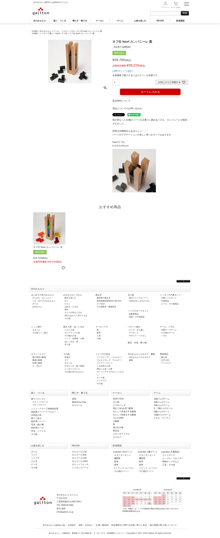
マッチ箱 (101, 378)
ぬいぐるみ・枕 (71, 341)
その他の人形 (70, 336)
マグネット (134, 333)
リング (34, 455)
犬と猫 (116, 402)
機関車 (117, 458)
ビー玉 (34, 464)
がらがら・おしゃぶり (42, 298)
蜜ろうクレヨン (38, 399)
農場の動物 (37, 360)
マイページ (166, 7)
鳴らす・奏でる (79, 20)
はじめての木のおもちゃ (42, 295)
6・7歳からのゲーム (163, 408)
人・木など (37, 366)
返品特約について (121, 100)
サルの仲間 (118, 418)
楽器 (74, 399)
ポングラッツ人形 (72, 333)
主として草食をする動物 (124, 411)
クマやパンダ (119, 405)
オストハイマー (38, 354)
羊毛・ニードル (38, 431)
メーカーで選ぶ (46, 33)
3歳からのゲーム (162, 399)
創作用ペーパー (38, 421)
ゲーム (120, 20)
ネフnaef (101, 304)
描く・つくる (59, 20)
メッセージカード (72, 369)
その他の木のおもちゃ (74, 372)
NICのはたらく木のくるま (76, 315)
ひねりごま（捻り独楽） (75, 366)
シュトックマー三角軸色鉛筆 (44, 408)
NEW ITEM (118, 399)
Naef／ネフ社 (61, 33)
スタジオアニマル (121, 434)
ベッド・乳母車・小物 (74, 338)
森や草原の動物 (39, 357)
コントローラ (168, 455)
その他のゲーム (168, 333)
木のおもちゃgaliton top (54, 525)
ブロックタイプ (39, 405)
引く (66, 301)
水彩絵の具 (36, 415)
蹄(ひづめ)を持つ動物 (123, 408)
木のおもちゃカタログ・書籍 (141, 354)
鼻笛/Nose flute (79, 402)
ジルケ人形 (69, 330)
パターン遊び (134, 327)
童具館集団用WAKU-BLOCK (109, 301)
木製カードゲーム (169, 330)
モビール (68, 363)
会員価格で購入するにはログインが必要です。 (136, 75)
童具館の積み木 (103, 298)
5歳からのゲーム (162, 405)
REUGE (160, 20)
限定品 (116, 430)
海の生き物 (118, 427)
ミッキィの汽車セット (170, 295)
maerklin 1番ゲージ (147, 452)
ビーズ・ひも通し (136, 330)
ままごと (36, 330)
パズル (72, 31)
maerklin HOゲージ (122, 452)
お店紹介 (71, 525)
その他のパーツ (121, 471)
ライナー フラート (105, 363)
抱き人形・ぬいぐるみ (73, 327)
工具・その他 (168, 465)
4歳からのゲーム (162, 402)
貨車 (116, 465)
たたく (67, 304)
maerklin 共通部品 (170, 452)
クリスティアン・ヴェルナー (109, 357)
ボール (35, 304)
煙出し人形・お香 (104, 369)
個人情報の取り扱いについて (163, 525)
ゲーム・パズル (60, 31)
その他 (67, 318)
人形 (99, 336)
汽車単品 (165, 301)
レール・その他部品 (170, 304)
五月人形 (165, 360)
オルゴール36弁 (79, 455)
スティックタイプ (40, 402)
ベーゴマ (35, 458)
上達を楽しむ (140, 20)
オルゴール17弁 (79, 452)
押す (66, 309)
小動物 (116, 421)
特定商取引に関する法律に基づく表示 (129, 525)
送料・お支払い (86, 525)
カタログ (117, 437)
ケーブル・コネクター (172, 458)
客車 (116, 461)
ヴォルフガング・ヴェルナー (109, 360)
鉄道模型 (180, 20)
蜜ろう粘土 (36, 418)
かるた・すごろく (162, 418)
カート (176, 7)
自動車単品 (134, 314)
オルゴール (77, 405)
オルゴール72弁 (79, 458)
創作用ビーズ (37, 428)
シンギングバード (80, 467)
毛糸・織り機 (37, 424)
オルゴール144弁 (80, 461)
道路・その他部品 (136, 317)
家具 (99, 333)
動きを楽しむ (70, 298)
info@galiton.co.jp (65, 512)
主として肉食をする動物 (124, 415)
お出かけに (37, 307)
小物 (99, 338)
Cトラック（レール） (124, 468)
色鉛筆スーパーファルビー (43, 412)
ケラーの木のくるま (73, 312)
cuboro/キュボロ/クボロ (139, 301)
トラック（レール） (148, 468)
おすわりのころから (72, 295)
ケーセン (100, 20)
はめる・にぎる (71, 307)
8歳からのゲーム (162, 411)
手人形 (67, 344)
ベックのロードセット (138, 311)
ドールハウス (102, 327)
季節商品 (164, 354)
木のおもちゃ (39, 20)
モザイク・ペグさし (137, 336)
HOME (35, 31)
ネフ (66, 360)
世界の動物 (37, 363)
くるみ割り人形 (103, 366)
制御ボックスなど (170, 461)
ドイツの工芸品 (103, 354)
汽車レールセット (169, 298)
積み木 (99, 295)
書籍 (131, 360)
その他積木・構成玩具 (106, 307)
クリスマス (101, 380)
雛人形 (164, 357)
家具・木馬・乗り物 (137, 342)
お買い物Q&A (102, 525)
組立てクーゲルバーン (138, 298)
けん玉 (34, 461)
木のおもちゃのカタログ (139, 357)
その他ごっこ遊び (40, 333)
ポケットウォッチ (80, 464)
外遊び (67, 357)
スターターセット (122, 455)
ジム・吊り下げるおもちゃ (44, 301)
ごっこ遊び (36, 327)
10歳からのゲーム (162, 415)
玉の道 (131, 295)
